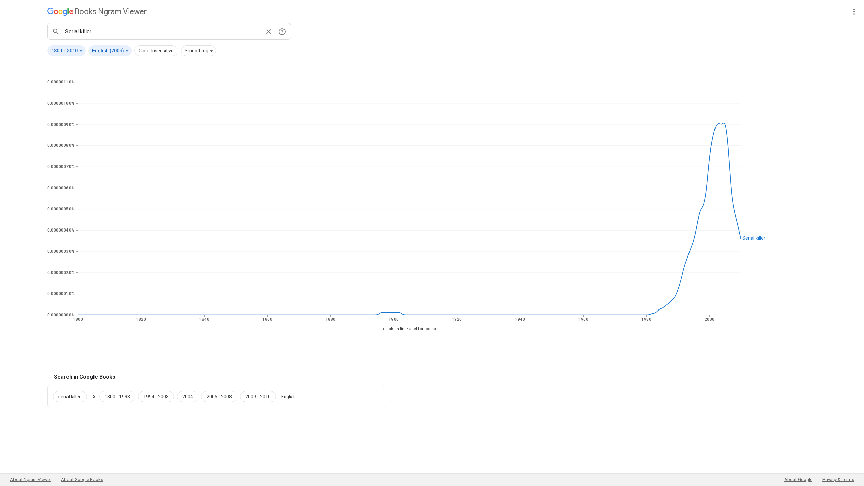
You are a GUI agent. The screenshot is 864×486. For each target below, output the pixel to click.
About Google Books (82, 479)
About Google (798, 479)
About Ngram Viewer (30, 479)
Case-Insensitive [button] (156, 50)
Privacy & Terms (838, 479)
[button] (66, 50)
